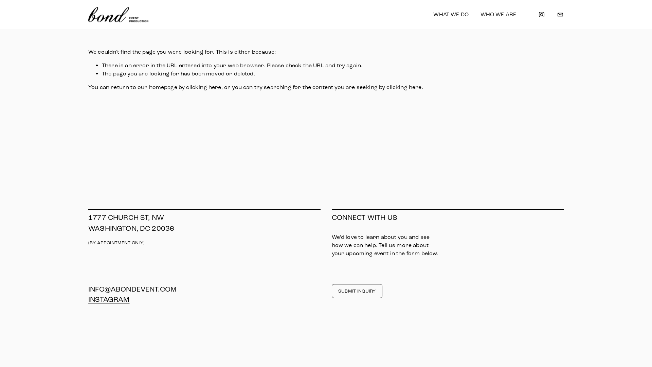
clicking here (203, 87)
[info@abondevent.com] (560, 14)
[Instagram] (541, 14)
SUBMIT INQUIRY (357, 291)
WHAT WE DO (451, 14)
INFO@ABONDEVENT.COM (132, 289)
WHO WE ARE (499, 14)
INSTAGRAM (108, 299)
